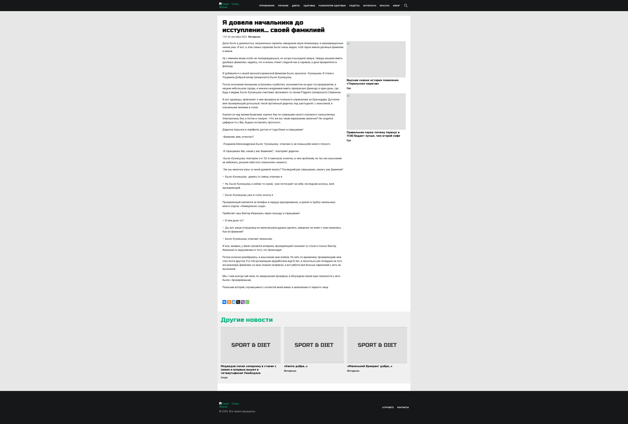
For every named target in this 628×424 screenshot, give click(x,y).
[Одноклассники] (229, 302)
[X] (238, 302)
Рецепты (354, 5)
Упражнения (266, 5)
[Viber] (243, 302)
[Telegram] (234, 302)
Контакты (403, 407)
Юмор (396, 5)
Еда (349, 88)
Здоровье (309, 5)
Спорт (224, 377)
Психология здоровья (332, 5)
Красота (384, 5)
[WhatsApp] (247, 302)
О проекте (388, 407)
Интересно (369, 5)
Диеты (296, 5)
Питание (283, 5)
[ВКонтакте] (224, 302)
